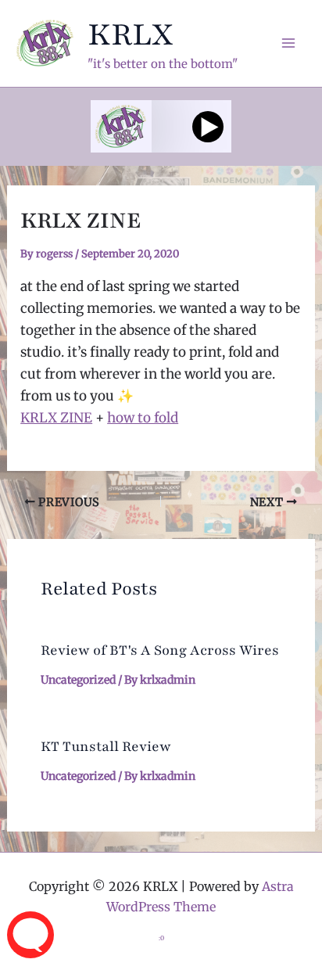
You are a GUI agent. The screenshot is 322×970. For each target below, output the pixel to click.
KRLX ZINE (56, 417)
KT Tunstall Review (106, 746)
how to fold (142, 417)
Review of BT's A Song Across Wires (160, 650)
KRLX (131, 34)
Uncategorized (78, 680)
